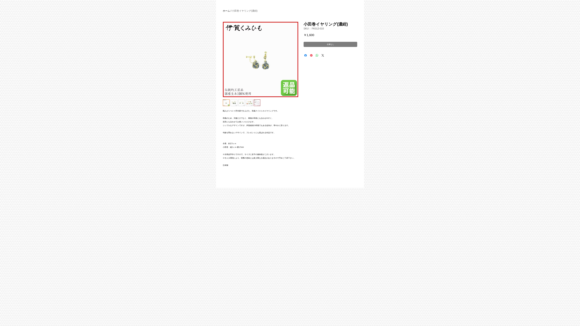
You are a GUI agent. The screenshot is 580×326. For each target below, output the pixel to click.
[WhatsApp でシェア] (317, 55)
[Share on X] (323, 55)
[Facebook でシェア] (305, 55)
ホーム (226, 11)
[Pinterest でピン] (311, 55)
